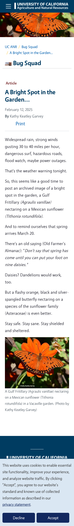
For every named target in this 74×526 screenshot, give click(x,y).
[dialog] (37, 492)
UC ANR (11, 47)
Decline (19, 517)
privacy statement (16, 504)
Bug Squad (30, 47)
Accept (53, 517)
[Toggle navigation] (8, 6)
